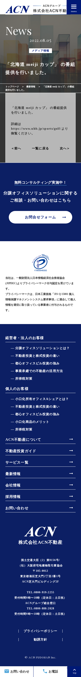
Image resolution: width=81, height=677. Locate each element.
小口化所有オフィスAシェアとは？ (42, 399)
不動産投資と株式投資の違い (37, 355)
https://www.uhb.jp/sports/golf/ (36, 128)
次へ (63, 148)
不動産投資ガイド (39, 450)
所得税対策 (23, 378)
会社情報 (39, 485)
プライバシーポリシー (40, 631)
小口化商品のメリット (32, 421)
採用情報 (39, 496)
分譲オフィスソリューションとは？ (42, 348)
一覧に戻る (40, 148)
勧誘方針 (40, 639)
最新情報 (30, 86)
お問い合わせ (16, 671)
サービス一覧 (39, 462)
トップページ (12, 86)
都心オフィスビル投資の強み (37, 363)
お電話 (50, 671)
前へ (17, 148)
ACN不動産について (39, 439)
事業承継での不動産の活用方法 (39, 371)
